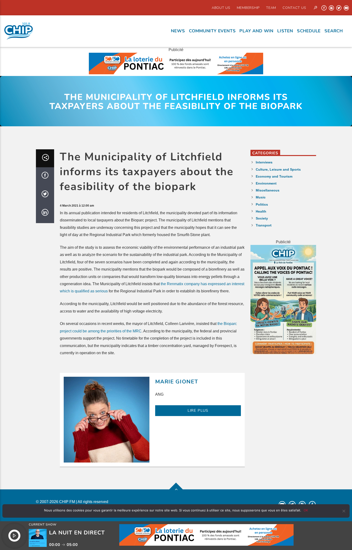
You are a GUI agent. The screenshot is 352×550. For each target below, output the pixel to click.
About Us (221, 7)
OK (306, 510)
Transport (264, 225)
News (178, 31)
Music (261, 197)
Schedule (309, 31)
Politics (262, 204)
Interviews (264, 162)
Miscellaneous (267, 190)
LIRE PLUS (197, 410)
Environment (266, 183)
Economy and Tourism (274, 176)
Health (261, 211)
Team (271, 7)
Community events (212, 31)
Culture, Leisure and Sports (278, 169)
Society (262, 218)
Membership (248, 7)
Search (333, 31)
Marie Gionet (176, 381)
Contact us (294, 7)
